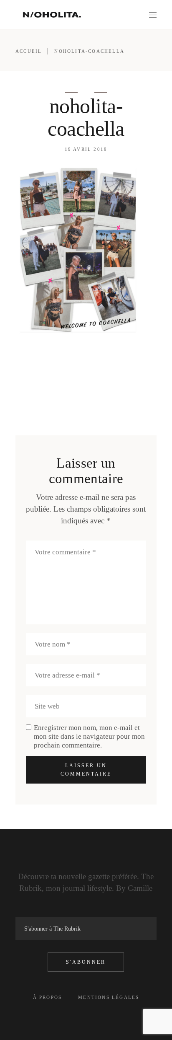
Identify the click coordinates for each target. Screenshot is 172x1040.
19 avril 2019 (86, 149)
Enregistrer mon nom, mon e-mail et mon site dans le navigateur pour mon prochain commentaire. (89, 736)
